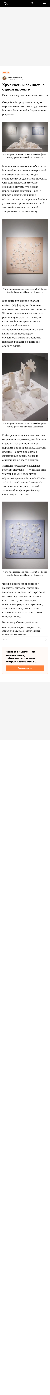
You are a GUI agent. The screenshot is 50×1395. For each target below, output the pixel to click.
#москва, (16, 627)
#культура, (26, 627)
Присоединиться (25, 668)
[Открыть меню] (44, 3)
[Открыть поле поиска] (32, 3)
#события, (36, 627)
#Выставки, (20, 631)
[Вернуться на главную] (5, 3)
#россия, (6, 627)
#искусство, (8, 631)
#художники (20, 634)
